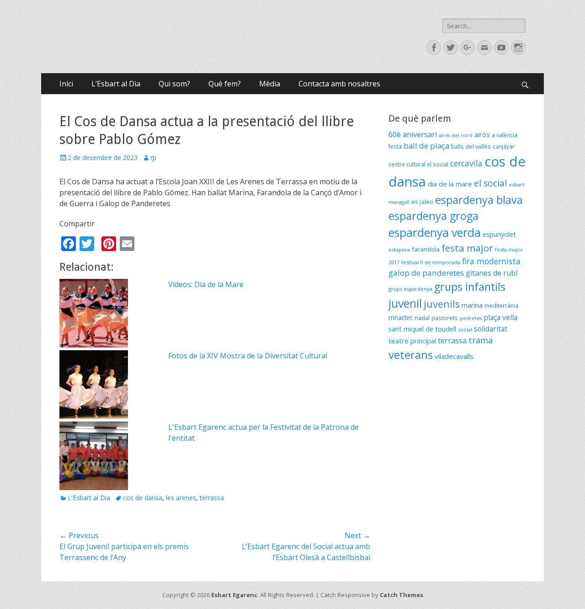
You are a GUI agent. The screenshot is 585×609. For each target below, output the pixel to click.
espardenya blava (479, 199)
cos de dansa (142, 497)
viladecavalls (454, 356)
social (465, 329)
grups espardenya (410, 288)
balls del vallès (471, 146)
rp (153, 157)
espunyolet (499, 234)
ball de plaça (426, 145)
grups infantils (469, 286)
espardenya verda (434, 232)
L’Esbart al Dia (115, 84)
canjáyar (504, 146)
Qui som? (174, 84)
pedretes (471, 318)
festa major (467, 247)
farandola (426, 249)
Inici (66, 84)
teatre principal (412, 340)
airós (482, 134)
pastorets (444, 318)
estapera (399, 249)
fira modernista (491, 261)
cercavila (466, 163)
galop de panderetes (426, 272)
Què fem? (224, 84)
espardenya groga (433, 215)
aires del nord (456, 135)
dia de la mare (450, 183)
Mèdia (269, 84)
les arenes (181, 497)
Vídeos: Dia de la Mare (206, 284)
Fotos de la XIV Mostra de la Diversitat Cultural (247, 356)
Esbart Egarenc (234, 595)
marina (472, 305)
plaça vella (500, 317)
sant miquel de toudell (422, 328)
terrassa (212, 497)
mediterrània (501, 306)
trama (480, 340)
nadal (422, 318)
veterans (410, 354)
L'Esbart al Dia (89, 497)
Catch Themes (401, 595)
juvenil (405, 303)
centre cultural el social (418, 164)
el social (490, 183)
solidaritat (490, 329)
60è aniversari (412, 134)
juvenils (442, 303)
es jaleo (422, 202)
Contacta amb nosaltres (339, 84)
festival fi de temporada (430, 262)
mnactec (400, 317)
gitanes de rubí (491, 273)
